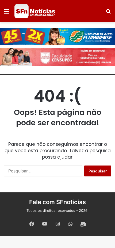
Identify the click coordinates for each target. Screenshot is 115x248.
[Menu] (6, 13)
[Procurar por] (108, 13)
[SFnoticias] (34, 11)
